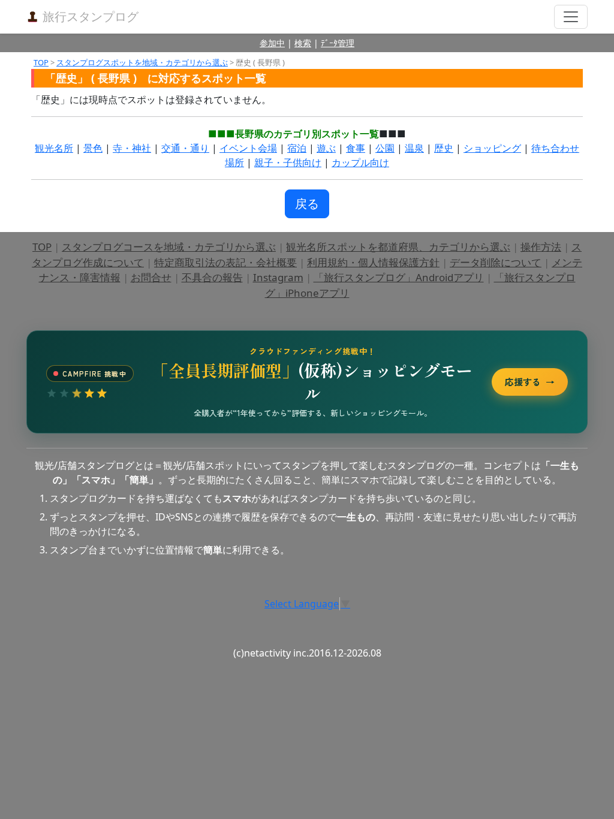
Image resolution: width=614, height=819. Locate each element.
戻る (307, 203)
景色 (93, 148)
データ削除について (495, 262)
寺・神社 (132, 148)
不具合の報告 (212, 277)
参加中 (272, 43)
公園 (385, 148)
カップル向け (360, 162)
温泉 (414, 148)
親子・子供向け (287, 162)
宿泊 (296, 148)
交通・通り (185, 148)
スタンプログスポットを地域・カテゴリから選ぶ (142, 62)
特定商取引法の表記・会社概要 (225, 262)
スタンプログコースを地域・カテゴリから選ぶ (169, 247)
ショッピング (492, 148)
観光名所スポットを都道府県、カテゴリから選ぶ (398, 247)
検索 (302, 43)
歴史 (443, 148)
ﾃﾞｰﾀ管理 (337, 43)
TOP (41, 62)
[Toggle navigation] (571, 17)
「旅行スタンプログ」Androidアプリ (399, 277)
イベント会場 (248, 148)
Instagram (278, 277)
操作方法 (540, 247)
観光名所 (54, 148)
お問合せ (151, 277)
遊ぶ (326, 148)
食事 (355, 148)
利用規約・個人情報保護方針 (373, 262)
